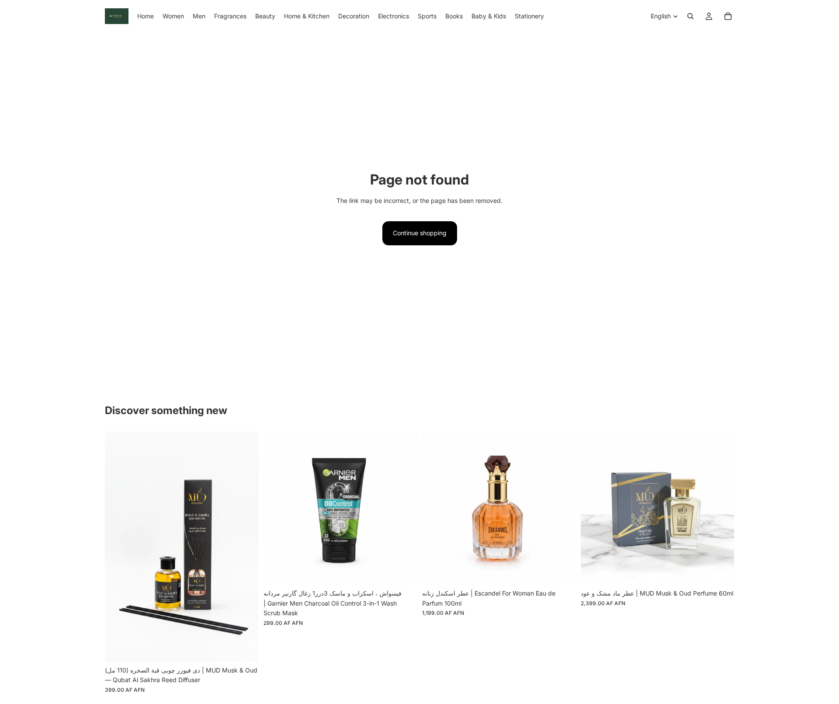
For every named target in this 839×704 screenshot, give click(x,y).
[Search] (690, 16)
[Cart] (728, 16)
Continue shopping (420, 233)
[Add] (245, 648)
